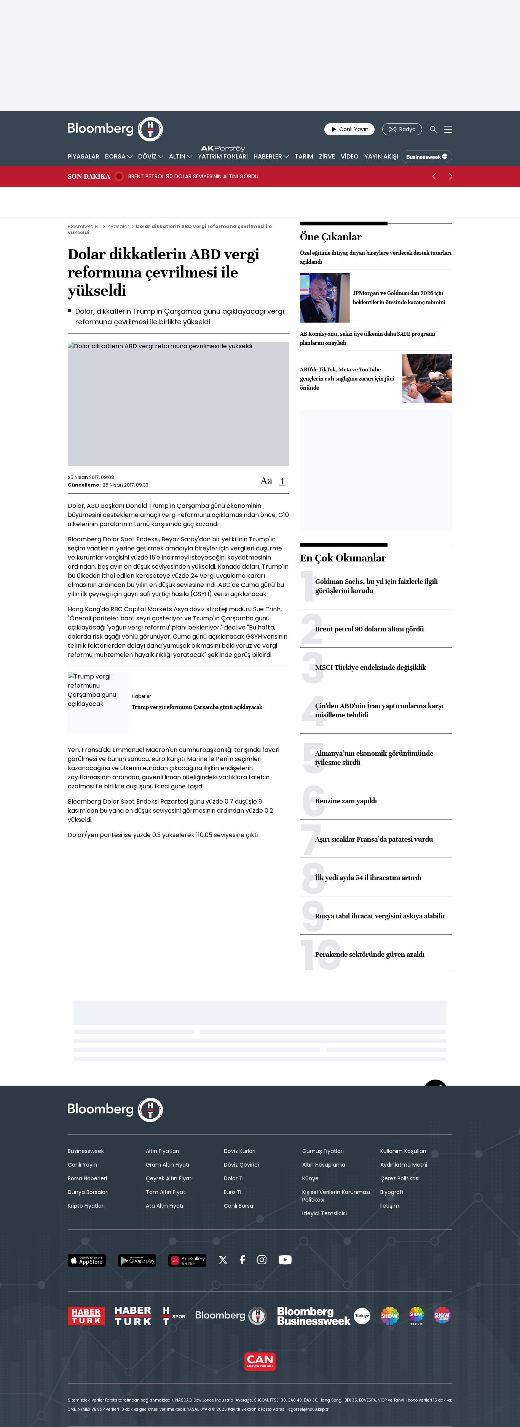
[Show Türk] (416, 1316)
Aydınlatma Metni (403, 1165)
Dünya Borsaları (88, 1192)
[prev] (434, 176)
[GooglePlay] (137, 1260)
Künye (310, 1178)
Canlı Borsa (238, 1206)
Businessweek (86, 1151)
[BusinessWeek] (427, 156)
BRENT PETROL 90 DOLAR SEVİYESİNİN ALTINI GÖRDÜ (193, 176)
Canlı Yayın (82, 1165)
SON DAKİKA (89, 176)
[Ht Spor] (173, 1316)
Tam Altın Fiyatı (166, 1192)
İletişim (389, 1206)
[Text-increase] (266, 481)
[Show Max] (443, 1316)
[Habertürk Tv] (133, 1316)
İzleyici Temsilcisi (324, 1213)
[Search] (433, 129)
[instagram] (261, 1261)
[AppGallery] (187, 1260)
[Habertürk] (86, 1316)
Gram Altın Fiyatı (167, 1165)
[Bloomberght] (115, 129)
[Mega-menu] (448, 129)
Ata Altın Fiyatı (164, 1206)
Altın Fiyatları (162, 1151)
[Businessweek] (324, 1316)
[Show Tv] (390, 1316)
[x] (223, 1261)
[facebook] (242, 1261)
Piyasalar (118, 226)
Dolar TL (234, 1178)
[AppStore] (87, 1260)
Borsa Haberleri (87, 1178)
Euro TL (233, 1192)
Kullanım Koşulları (403, 1151)
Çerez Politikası (400, 1178)
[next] (451, 176)
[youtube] (285, 1261)
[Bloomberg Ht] (231, 1316)
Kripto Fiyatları (86, 1206)
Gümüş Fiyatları (323, 1151)
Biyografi (391, 1192)
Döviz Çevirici (241, 1165)
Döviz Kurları (239, 1151)
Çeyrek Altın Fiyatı (169, 1178)
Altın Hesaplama (323, 1165)
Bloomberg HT (84, 226)
